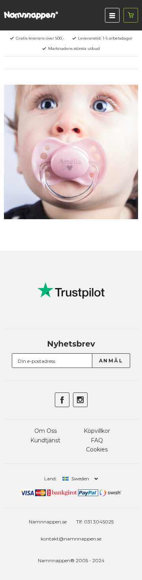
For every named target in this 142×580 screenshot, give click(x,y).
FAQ (97, 440)
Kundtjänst (45, 440)
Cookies (97, 449)
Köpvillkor (97, 430)
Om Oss (45, 430)
